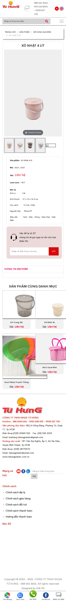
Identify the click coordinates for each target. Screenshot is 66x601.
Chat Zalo (20, 599)
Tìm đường (7, 599)
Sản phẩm (24, 32)
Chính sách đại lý (15, 492)
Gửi (34, 476)
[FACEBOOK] (23, 471)
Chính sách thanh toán (19, 510)
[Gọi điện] (33, 593)
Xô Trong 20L (16, 322)
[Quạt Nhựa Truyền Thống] (24, 357)
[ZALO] (28, 471)
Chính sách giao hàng (18, 498)
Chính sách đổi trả (16, 504)
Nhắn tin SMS (58, 599)
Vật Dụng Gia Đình (42, 32)
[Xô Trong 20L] (24, 305)
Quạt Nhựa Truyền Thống (16, 382)
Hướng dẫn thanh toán (19, 516)
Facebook (46, 599)
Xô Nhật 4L (49, 322)
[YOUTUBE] (18, 471)
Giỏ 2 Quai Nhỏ (49, 367)
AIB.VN (40, 588)
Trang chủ (10, 32)
